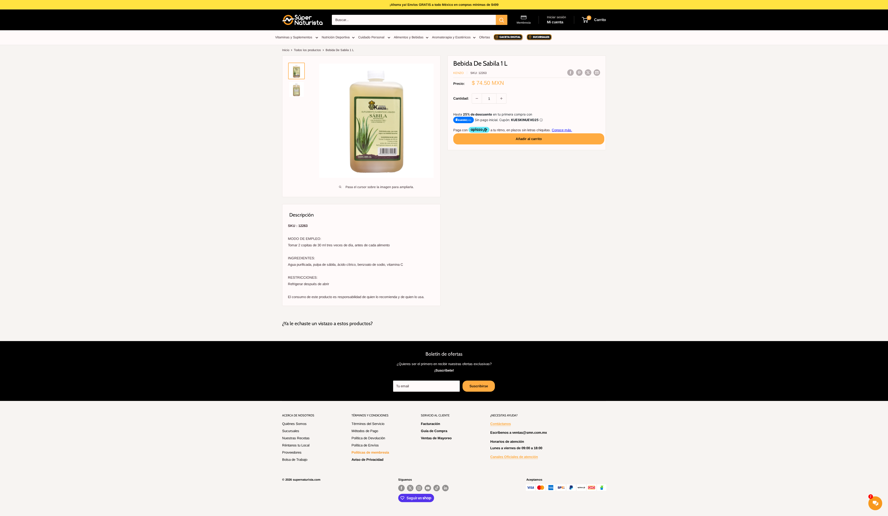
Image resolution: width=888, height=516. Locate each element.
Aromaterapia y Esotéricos (451, 37)
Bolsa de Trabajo (294, 459)
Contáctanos (500, 424)
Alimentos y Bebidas (408, 37)
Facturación (430, 424)
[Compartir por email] (597, 72)
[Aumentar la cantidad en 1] (501, 98)
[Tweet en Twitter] (588, 72)
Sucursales (290, 431)
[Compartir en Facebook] (570, 72)
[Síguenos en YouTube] (428, 488)
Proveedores (292, 452)
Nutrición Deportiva (336, 37)
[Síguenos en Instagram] (419, 488)
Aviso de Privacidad (367, 459)
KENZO (458, 73)
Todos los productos (307, 50)
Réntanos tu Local (295, 445)
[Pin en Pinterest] (579, 72)
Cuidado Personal (371, 37)
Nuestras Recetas (296, 438)
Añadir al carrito (529, 138)
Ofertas (484, 37)
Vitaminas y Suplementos (294, 37)
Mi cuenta (555, 22)
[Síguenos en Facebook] (401, 488)
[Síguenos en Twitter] (410, 488)
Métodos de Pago (365, 431)
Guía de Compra (434, 431)
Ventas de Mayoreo (436, 438)
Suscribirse (478, 386)
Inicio (285, 50)
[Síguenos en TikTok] (436, 488)
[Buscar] (501, 20)
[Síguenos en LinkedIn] (445, 488)
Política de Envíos (365, 445)
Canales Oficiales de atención (514, 457)
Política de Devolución (368, 438)
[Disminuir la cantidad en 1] (477, 98)
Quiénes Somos (294, 424)
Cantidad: (461, 98)
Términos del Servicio (368, 424)
